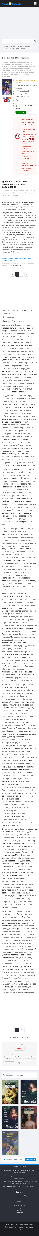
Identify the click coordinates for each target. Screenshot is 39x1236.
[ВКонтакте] (4, 98)
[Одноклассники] (9, 98)
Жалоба (19, 1048)
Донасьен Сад (25, 91)
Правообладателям (19, 1205)
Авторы (19, 1210)
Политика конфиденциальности (19, 1208)
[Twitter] (8, 100)
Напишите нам (9, 1061)
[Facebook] (7, 98)
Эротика (27, 46)
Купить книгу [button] (20, 112)
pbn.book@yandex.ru (25, 1196)
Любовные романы (16, 46)
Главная (6, 46)
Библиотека (19, 1213)
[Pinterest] (5, 100)
